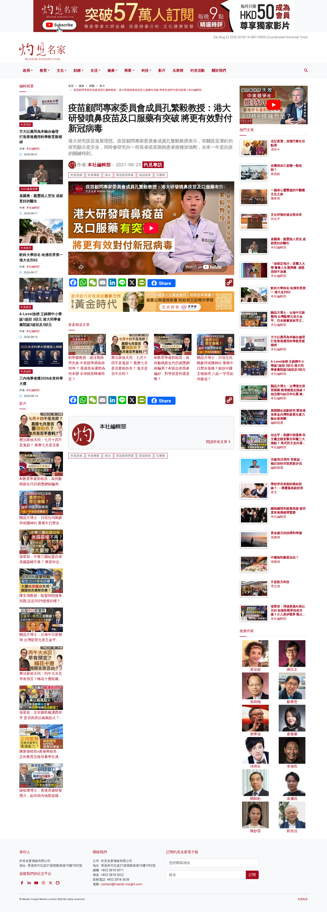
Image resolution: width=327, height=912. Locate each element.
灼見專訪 (153, 164)
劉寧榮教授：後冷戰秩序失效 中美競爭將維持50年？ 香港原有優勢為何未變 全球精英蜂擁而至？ (86, 368)
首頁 (71, 85)
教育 (43, 70)
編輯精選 (277, 423)
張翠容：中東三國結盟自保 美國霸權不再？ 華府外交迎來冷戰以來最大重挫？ (41, 562)
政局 (26, 70)
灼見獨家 (93, 175)
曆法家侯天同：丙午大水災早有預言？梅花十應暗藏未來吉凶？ (40, 678)
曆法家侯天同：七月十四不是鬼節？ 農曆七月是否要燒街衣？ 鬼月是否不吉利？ (129, 365)
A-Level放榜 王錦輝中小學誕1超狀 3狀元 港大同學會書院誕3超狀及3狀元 (40, 319)
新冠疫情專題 (125, 175)
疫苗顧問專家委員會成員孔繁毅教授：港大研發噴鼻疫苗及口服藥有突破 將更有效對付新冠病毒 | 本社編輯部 (137, 89)
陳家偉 (275, 198)
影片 (162, 70)
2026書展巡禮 (29, 189)
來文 (274, 492)
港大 (108, 175)
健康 (111, 70)
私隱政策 (303, 899)
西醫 (92, 85)
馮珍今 (275, 149)
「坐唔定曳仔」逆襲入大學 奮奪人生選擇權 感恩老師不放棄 (288, 267)
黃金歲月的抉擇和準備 (286, 533)
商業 (127, 70)
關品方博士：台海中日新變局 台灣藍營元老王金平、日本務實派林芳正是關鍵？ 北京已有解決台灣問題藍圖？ (288, 321)
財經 (77, 70)
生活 (94, 70)
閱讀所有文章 (217, 442)
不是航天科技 (280, 582)
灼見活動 (197, 70)
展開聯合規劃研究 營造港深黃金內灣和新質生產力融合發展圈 (288, 414)
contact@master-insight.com (121, 884)
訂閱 (252, 875)
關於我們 (219, 70)
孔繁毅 (160, 175)
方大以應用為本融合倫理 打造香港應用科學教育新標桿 (40, 136)
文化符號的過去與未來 (286, 214)
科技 (145, 70)
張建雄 (275, 537)
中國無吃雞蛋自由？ (285, 557)
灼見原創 (76, 175)
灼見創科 (26, 371)
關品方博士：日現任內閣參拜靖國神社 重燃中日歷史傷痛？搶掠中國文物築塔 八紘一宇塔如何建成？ (215, 368)
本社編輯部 (99, 164)
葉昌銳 (275, 174)
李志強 (275, 586)
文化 (60, 70)
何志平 (275, 219)
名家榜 (178, 70)
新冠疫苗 (145, 175)
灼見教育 (26, 248)
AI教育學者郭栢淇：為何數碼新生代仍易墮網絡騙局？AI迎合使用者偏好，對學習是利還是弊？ (172, 368)
